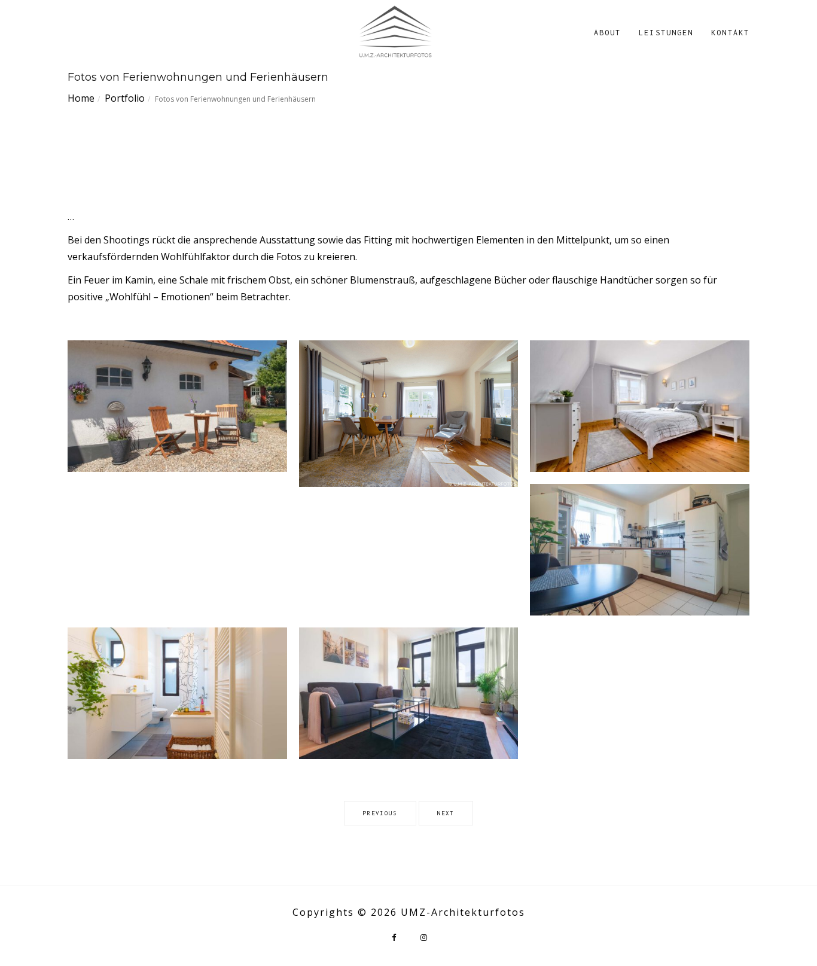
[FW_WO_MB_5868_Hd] (177, 693)
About (607, 32)
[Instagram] (423, 937)
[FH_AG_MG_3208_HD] (639, 406)
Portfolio (125, 98)
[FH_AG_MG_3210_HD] (409, 413)
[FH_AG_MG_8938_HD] (177, 406)
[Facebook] (393, 937)
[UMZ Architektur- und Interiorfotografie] (395, 32)
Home (81, 98)
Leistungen (666, 32)
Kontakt (730, 32)
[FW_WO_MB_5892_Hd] (409, 693)
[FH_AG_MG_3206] (639, 549)
